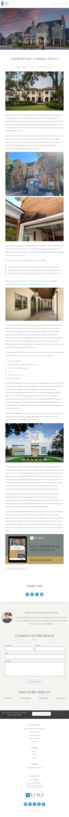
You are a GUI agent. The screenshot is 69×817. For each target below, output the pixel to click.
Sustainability (10, 568)
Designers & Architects (34, 767)
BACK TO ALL (8, 698)
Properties (34, 742)
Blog (34, 755)
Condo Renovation (34, 738)
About (34, 751)
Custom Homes (34, 732)
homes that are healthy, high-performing (38, 128)
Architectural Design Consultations (34, 729)
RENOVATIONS (43, 698)
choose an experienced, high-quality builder (31, 527)
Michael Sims (51, 613)
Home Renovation (34, 735)
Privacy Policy (32, 810)
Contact (34, 758)
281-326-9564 (34, 780)
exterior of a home (28, 249)
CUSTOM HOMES (25, 698)
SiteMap (38, 810)
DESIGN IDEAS (61, 698)
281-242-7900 (58, 4)
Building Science (22, 568)
